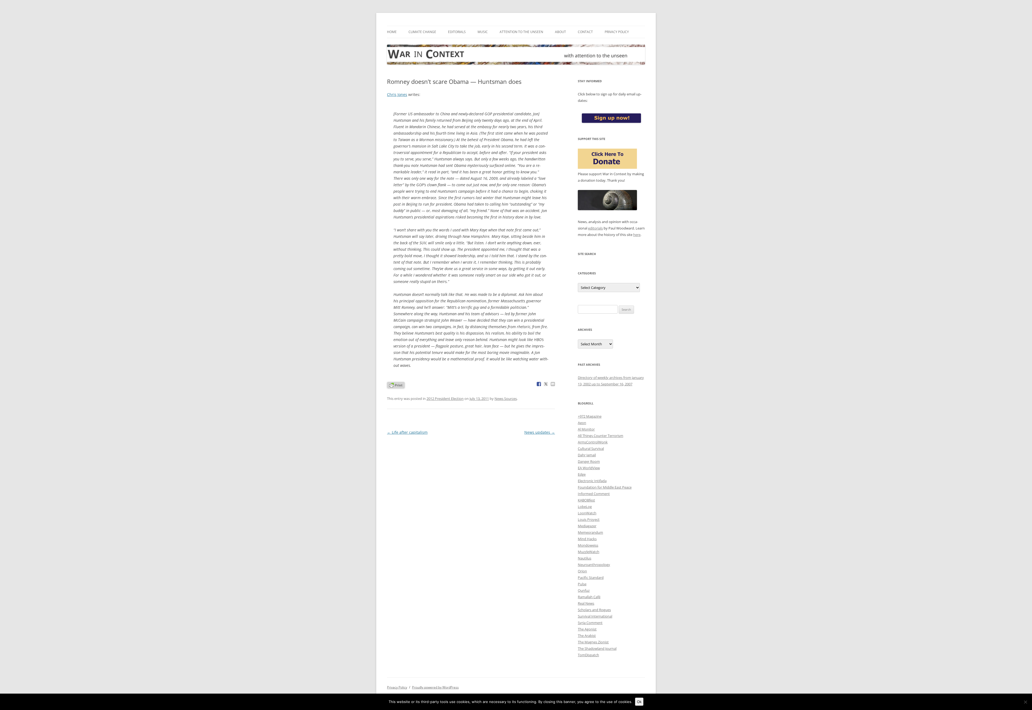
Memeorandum (590, 532)
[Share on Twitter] (546, 384)
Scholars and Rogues (594, 609)
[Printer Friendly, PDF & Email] (396, 384)
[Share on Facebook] (539, 384)
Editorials (457, 32)
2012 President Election (445, 398)
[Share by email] (553, 384)
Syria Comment (590, 622)
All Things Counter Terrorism (600, 435)
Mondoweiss (588, 545)
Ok (639, 702)
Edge (582, 474)
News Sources (505, 398)
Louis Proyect (589, 519)
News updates (539, 432)
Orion (582, 571)
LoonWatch (587, 513)
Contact (585, 32)
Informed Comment (594, 493)
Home (392, 32)
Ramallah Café (589, 596)
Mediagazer (587, 525)
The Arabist (587, 635)
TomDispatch (588, 654)
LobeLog (585, 506)
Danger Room (589, 461)
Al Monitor (586, 429)
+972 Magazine (589, 416)
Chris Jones (397, 94)
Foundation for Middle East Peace (605, 487)
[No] (1025, 702)
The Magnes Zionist (593, 642)
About (560, 32)
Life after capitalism (407, 432)
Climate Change (422, 32)
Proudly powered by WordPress (435, 687)
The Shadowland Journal (597, 648)
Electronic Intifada (592, 480)
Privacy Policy (617, 32)
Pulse (582, 584)
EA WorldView (589, 467)
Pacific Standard (591, 577)
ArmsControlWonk (593, 442)
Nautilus (584, 558)
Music (483, 32)
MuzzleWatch (588, 551)
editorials (595, 228)
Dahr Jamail (587, 455)
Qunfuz (584, 590)
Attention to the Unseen (521, 32)
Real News (586, 603)
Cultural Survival (591, 448)
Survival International (595, 616)
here (636, 234)
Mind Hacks (587, 538)
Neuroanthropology (594, 564)
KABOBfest (586, 500)
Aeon (582, 422)
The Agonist (587, 629)
